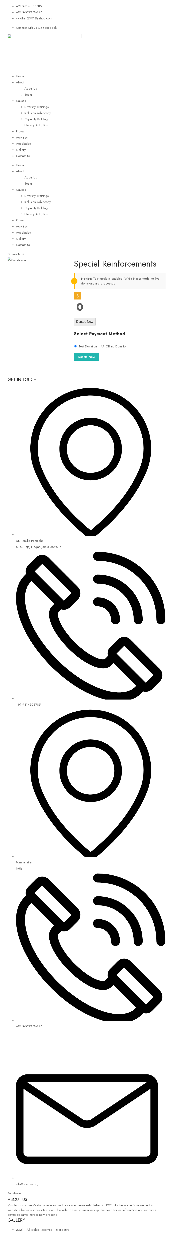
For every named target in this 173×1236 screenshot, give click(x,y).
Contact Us (23, 156)
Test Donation (87, 346)
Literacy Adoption (36, 125)
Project (20, 131)
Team (28, 94)
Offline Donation (116, 346)
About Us (30, 88)
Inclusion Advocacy (37, 113)
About (20, 82)
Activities (22, 137)
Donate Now (84, 321)
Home (20, 76)
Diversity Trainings (36, 107)
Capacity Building (36, 119)
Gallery (21, 149)
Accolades (23, 143)
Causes (21, 100)
